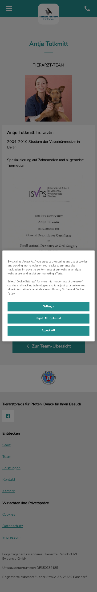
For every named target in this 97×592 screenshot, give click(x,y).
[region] (48, 295)
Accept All (48, 331)
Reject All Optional (48, 318)
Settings (48, 306)
